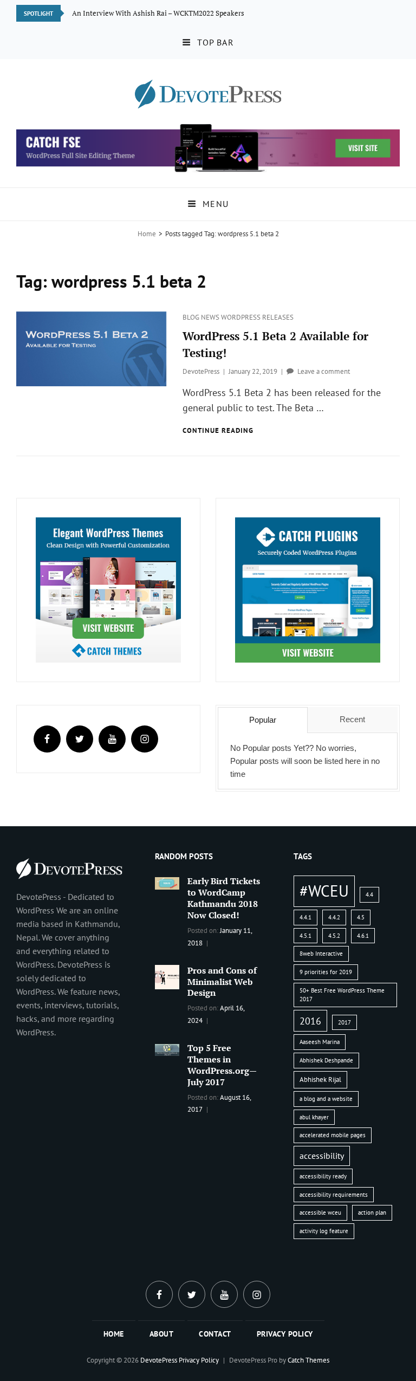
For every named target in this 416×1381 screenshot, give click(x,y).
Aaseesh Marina (320, 1042)
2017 (344, 1022)
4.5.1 (305, 935)
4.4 (369, 894)
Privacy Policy (285, 1334)
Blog (192, 317)
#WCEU (324, 890)
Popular (262, 719)
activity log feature (324, 1231)
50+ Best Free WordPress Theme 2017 (342, 995)
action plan (372, 1212)
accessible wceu (320, 1212)
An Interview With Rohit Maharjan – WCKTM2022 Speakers (165, 12)
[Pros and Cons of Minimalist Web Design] (167, 975)
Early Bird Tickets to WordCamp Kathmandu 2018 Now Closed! (223, 898)
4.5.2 (334, 935)
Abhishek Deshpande (326, 1060)
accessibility (322, 1155)
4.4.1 (305, 917)
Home (147, 233)
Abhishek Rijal (320, 1079)
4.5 (361, 917)
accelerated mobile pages (333, 1135)
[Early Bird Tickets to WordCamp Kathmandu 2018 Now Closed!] (167, 882)
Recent (352, 719)
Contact (215, 1334)
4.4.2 (334, 917)
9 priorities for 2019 (326, 972)
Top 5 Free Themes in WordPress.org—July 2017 (222, 1065)
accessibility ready (323, 1176)
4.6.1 (363, 935)
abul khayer (314, 1117)
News (211, 317)
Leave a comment (323, 371)
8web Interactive (321, 953)
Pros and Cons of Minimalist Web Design (222, 981)
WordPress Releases (257, 317)
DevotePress (201, 371)
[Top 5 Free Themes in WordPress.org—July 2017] (167, 1048)
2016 (310, 1020)
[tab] (263, 720)
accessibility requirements (334, 1194)
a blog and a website (326, 1099)
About (162, 1334)
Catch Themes (308, 1360)
